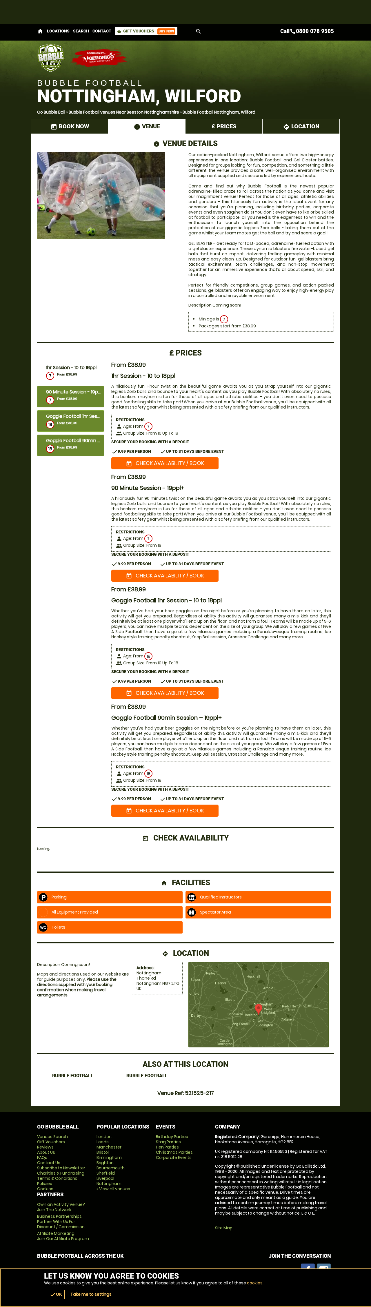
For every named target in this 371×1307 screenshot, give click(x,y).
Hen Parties (167, 1147)
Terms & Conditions (57, 1178)
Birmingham (109, 1157)
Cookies (45, 1189)
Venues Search (52, 1137)
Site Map (223, 1228)
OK (56, 1294)
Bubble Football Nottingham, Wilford (219, 112)
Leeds (103, 1142)
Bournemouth (111, 1168)
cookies (255, 1283)
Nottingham (109, 1183)
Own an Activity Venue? (61, 1207)
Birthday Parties (172, 1137)
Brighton (105, 1163)
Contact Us (48, 1163)
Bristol (103, 1152)
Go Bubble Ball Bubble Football (51, 57)
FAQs (42, 1157)
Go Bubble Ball (51, 112)
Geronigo (99, 57)
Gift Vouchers (145, 31)
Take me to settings (91, 1294)
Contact (101, 31)
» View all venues (113, 1189)
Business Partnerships (61, 1221)
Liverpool (105, 1178)
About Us (46, 1152)
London (104, 1137)
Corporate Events (174, 1157)
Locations (58, 31)
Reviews (45, 1147)
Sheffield (106, 1173)
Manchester (109, 1147)
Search (81, 31)
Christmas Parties (174, 1152)
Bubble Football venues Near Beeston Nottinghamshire (124, 112)
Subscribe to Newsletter (61, 1168)
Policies (44, 1183)
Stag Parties (168, 1142)
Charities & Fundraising (60, 1173)
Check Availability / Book (165, 463)
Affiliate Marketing (63, 1236)
